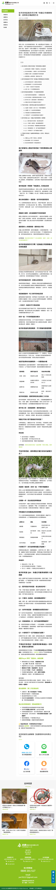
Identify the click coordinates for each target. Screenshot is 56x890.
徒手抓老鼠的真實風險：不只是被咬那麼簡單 (33, 92)
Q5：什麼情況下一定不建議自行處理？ (34, 130)
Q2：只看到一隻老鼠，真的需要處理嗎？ (34, 123)
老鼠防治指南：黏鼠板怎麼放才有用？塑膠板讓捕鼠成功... (41, 831)
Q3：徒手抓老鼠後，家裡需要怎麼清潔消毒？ (35, 125)
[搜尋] (49, 2)
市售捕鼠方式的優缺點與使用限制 (33, 112)
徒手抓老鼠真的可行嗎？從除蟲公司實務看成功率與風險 (35, 79)
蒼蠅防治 (6, 22)
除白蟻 (5, 27)
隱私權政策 (28, 852)
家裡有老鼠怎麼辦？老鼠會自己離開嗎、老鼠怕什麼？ (41, 806)
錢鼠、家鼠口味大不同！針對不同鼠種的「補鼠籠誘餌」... (14, 831)
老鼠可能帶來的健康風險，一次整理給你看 (35, 95)
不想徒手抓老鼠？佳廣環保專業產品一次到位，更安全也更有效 (35, 134)
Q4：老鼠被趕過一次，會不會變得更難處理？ (35, 128)
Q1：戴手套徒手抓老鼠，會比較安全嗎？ (34, 121)
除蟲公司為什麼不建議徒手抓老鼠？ (33, 102)
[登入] (44, 3)
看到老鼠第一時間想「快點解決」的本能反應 (35, 69)
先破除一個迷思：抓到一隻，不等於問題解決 (35, 108)
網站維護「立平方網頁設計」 (36, 888)
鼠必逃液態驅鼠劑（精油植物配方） (33, 142)
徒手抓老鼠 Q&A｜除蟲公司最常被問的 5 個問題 (33, 118)
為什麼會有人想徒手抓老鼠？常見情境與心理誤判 (34, 66)
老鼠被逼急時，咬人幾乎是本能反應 (33, 84)
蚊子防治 (6, 19)
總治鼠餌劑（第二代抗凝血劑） (32, 140)
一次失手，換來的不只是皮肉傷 (32, 86)
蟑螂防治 (6, 17)
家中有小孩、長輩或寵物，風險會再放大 (34, 99)
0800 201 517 (29, 861)
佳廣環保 (36, 652)
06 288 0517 (11, 861)
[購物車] (47, 3)
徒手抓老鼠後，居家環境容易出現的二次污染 (35, 97)
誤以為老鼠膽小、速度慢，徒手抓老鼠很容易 (35, 71)
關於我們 (28, 850)
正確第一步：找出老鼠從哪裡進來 (33, 110)
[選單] (53, 3)
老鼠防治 (6, 14)
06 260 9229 (11, 864)
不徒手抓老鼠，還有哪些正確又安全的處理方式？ (34, 105)
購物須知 (28, 854)
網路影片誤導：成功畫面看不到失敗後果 (34, 73)
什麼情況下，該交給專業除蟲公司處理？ (34, 115)
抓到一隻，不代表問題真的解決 (32, 89)
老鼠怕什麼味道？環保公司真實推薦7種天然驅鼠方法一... (13, 806)
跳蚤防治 (6, 24)
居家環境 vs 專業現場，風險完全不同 (33, 76)
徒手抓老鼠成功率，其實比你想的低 (33, 82)
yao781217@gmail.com (28, 877)
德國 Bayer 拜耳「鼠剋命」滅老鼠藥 (33, 138)
